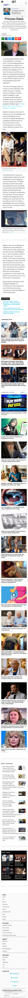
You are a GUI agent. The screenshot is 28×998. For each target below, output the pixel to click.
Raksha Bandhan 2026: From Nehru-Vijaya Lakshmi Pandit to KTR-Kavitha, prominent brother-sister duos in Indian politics (13, 785)
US (3, 899)
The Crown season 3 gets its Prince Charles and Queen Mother (13, 308)
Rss (15, 986)
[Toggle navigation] (2, 2)
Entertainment (6, 911)
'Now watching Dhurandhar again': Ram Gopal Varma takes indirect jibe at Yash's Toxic (13, 385)
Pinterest (15, 982)
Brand (4, 943)
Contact (4, 951)
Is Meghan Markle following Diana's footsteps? (11, 312)
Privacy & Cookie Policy (9, 935)
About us (4, 941)
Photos (4, 916)
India (3, 897)
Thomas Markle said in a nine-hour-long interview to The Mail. (14, 106)
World (4, 901)
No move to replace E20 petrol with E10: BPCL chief (8, 838)
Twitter (15, 977)
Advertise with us (7, 925)
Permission (5, 927)
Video (4, 919)
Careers (4, 946)
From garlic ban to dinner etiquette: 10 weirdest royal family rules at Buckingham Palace (11, 304)
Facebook (15, 973)
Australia (5, 957)
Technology (5, 906)
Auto (3, 914)
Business (5, 904)
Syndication (5, 930)
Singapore (5, 962)
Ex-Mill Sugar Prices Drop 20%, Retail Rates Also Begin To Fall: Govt (8, 776)
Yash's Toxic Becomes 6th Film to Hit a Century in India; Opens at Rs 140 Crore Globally (12, 340)
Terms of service (7, 932)
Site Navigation (6, 948)
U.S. (3, 967)
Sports (4, 909)
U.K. (3, 964)
